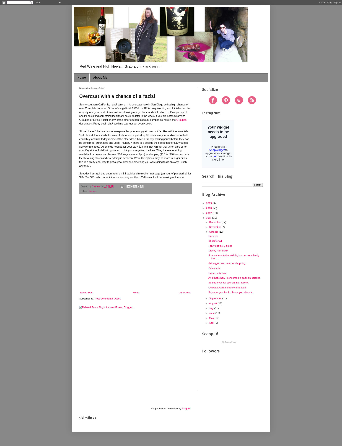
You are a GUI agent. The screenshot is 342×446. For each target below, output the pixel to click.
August (213, 303)
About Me (100, 77)
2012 (209, 213)
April (212, 322)
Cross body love (217, 273)
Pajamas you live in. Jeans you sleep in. (230, 292)
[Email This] (128, 186)
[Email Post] (121, 186)
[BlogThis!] (131, 186)
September (215, 298)
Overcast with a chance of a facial (227, 287)
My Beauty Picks (229, 342)
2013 (209, 208)
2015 (209, 203)
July (211, 308)
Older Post (185, 292)
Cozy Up (213, 236)
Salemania (214, 268)
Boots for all (215, 240)
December (215, 222)
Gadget (92, 191)
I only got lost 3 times (220, 245)
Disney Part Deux (218, 250)
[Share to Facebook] (138, 186)
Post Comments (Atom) (108, 298)
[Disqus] (135, 242)
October (214, 231)
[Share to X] (135, 186)
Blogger (186, 408)
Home (81, 77)
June (212, 313)
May (212, 318)
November (215, 226)
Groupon (181, 119)
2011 (209, 217)
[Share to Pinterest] (142, 186)
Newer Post (86, 292)
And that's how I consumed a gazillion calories (234, 277)
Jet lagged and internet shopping (226, 263)
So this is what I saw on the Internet (228, 282)
